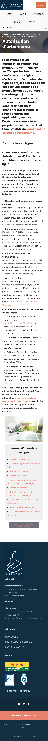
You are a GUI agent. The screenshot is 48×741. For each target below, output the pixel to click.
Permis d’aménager (19, 475)
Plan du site (11, 637)
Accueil (5, 34)
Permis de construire (19, 471)
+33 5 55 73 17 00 (17, 592)
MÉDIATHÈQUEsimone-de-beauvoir (17, 21)
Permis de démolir (18, 487)
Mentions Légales (14, 647)
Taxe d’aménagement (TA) (22, 507)
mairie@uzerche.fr (18, 595)
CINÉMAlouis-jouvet (24, 13)
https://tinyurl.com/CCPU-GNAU (19, 323)
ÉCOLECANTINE (9, 13)
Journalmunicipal (31, 20)
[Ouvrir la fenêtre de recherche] (44, 28)
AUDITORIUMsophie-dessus (38, 13)
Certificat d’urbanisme (20, 459)
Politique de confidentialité (19, 642)
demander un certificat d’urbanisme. (23, 131)
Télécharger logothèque (18, 690)
